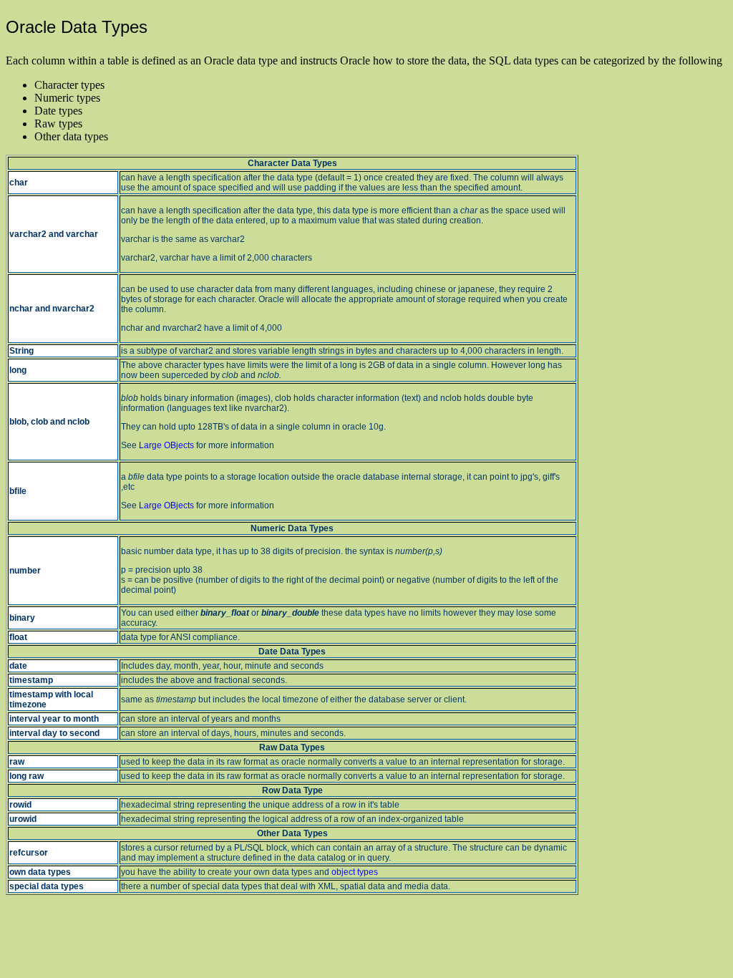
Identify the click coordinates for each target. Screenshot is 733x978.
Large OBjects (166, 445)
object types (354, 872)
